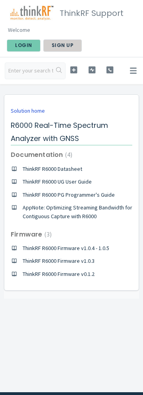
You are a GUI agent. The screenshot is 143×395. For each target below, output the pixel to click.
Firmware (30, 234)
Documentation (40, 154)
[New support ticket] (73, 70)
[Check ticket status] (92, 70)
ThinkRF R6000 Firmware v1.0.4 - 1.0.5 (66, 248)
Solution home (28, 110)
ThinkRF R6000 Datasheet (52, 168)
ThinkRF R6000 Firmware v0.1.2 (59, 274)
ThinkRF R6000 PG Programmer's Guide (69, 194)
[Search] (59, 71)
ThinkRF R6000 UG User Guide (57, 181)
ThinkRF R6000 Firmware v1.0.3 (59, 260)
